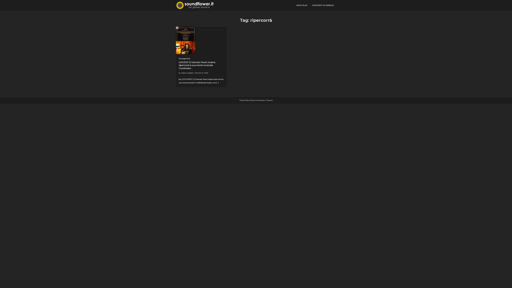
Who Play (301, 5)
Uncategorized (184, 58)
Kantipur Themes (265, 100)
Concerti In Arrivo (323, 5)
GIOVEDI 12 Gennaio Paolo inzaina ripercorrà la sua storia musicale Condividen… (197, 65)
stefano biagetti (187, 73)
